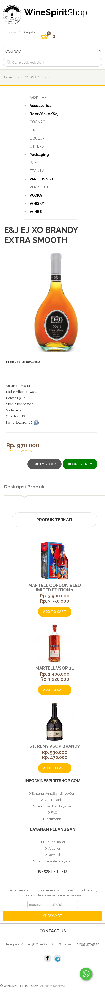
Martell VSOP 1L (54, 668)
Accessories (40, 106)
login (12, 32)
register (30, 32)
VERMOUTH (40, 187)
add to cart (54, 612)
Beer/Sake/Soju (45, 114)
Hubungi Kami (54, 842)
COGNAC (37, 122)
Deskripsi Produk (24, 486)
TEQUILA (37, 171)
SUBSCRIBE (52, 916)
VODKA (36, 195)
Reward (54, 855)
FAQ (54, 812)
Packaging (39, 155)
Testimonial (54, 819)
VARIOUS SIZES (43, 179)
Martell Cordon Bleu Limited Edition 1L (54, 587)
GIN (33, 130)
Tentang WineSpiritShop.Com (54, 793)
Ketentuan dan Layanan (54, 806)
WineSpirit (55, 12)
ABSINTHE (38, 98)
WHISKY (37, 203)
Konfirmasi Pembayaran (54, 861)
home (7, 77)
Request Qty (80, 464)
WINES (36, 212)
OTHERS (37, 146)
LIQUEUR (37, 138)
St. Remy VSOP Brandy (54, 746)
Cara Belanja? (54, 800)
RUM (33, 163)
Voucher (54, 848)
